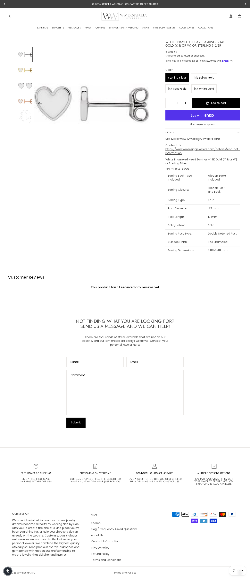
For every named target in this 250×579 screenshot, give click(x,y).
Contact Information (105, 542)
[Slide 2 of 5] (25, 70)
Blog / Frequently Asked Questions (114, 529)
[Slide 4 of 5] (25, 101)
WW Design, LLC (26, 572)
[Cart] (239, 16)
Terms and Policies (125, 572)
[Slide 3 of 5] (25, 86)
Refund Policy (100, 554)
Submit (76, 422)
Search (96, 523)
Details (169, 132)
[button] (7, 571)
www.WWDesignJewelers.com (199, 139)
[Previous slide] (38, 104)
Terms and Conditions (106, 560)
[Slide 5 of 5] (25, 117)
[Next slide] (144, 104)
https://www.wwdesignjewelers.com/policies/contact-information (202, 151)
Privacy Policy (100, 548)
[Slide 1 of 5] (25, 55)
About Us (97, 535)
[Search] (9, 16)
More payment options (202, 124)
